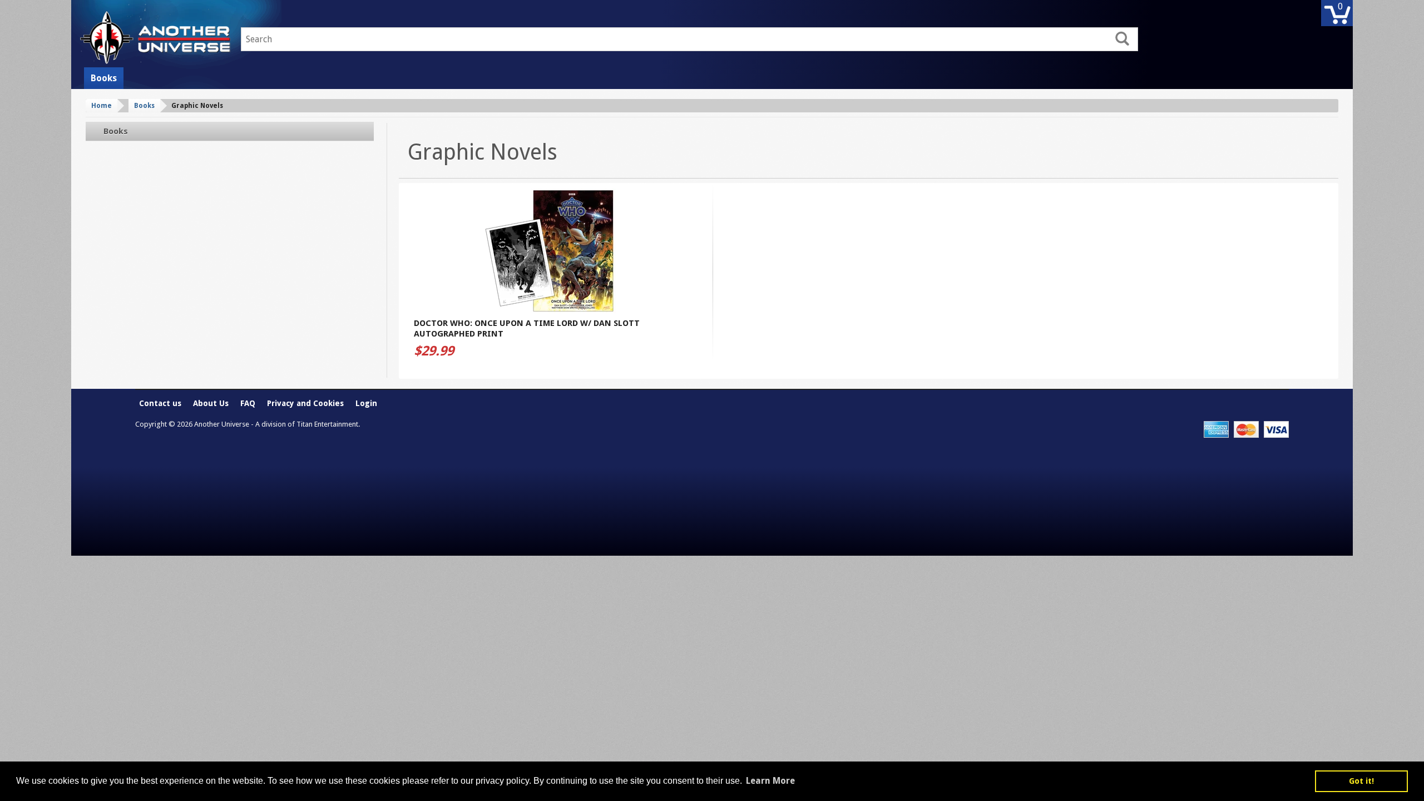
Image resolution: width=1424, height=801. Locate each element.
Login (366, 403)
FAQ (247, 403)
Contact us (160, 403)
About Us (211, 403)
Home (101, 106)
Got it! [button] (1361, 781)
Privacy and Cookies (305, 403)
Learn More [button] (770, 780)
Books (104, 78)
